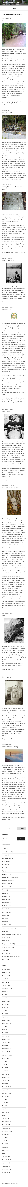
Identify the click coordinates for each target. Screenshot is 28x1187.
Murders (4, 918)
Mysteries (5, 921)
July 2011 (4, 1099)
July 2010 (4, 1137)
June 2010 (5, 1140)
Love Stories (5, 902)
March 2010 (5, 1150)
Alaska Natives (6, 852)
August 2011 (5, 1096)
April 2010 (5, 1147)
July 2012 (4, 1061)
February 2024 (6, 975)
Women (4, 960)
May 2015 (5, 1014)
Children (4, 861)
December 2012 (6, 1045)
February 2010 (6, 1153)
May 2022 (5, 991)
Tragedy (4, 950)
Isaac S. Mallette (8, 260)
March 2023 (5, 982)
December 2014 (6, 1023)
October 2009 (6, 1166)
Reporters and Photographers (10, 934)
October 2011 (6, 1090)
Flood (4, 21)
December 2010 (6, 1121)
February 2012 (6, 1077)
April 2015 (5, 1017)
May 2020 (5, 995)
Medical (4, 909)
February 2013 (6, 1039)
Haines (4, 890)
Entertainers (5, 874)
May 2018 (5, 1007)
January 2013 (6, 1042)
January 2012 (5, 1080)
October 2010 (6, 1128)
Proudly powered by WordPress (10, 1183)
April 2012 (5, 1071)
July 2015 (4, 1010)
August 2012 (5, 1058)
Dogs (3, 867)
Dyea (3, 871)
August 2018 (5, 1004)
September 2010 (7, 1131)
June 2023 (5, 979)
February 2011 (6, 1115)
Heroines (4, 896)
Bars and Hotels (6, 858)
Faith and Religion (7, 880)
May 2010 (5, 1144)
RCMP (4, 931)
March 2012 (5, 1074)
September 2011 (6, 1093)
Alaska (4, 848)
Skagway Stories (12, 2)
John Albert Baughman (10, 488)
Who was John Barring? (10, 747)
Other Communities (7, 928)
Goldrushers (5, 886)
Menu (14, 8)
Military (4, 915)
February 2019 (6, 1001)
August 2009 (6, 1172)
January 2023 (6, 985)
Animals (4, 855)
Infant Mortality (7, 677)
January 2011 (5, 1118)
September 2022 (7, 988)
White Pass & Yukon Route (9, 956)
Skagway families (7, 944)
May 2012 (5, 1068)
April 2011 (5, 1109)
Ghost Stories (6, 883)
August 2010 (5, 1134)
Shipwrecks (5, 940)
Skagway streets (7, 947)
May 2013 (5, 1033)
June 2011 (5, 1102)
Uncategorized (6, 953)
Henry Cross (6, 615)
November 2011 (6, 1087)
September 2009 (7, 1169)
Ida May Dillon (7, 113)
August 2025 (6, 969)
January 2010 (6, 1156)
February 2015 (6, 1020)
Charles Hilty (6, 310)
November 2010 (6, 1125)
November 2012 (6, 1048)
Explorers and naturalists (9, 877)
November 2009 (6, 1163)
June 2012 (5, 1064)
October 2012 (6, 1052)
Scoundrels (5, 937)
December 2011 (6, 1083)
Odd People (5, 925)
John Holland (7, 412)
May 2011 (4, 1106)
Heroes (4, 893)
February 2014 (6, 1029)
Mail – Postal (5, 906)
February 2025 (6, 972)
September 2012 (7, 1055)
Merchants (5, 912)
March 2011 (5, 1112)
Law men (4, 899)
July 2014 (4, 1026)
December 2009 (6, 1160)
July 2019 (4, 998)
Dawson (4, 864)
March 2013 (5, 1036)
